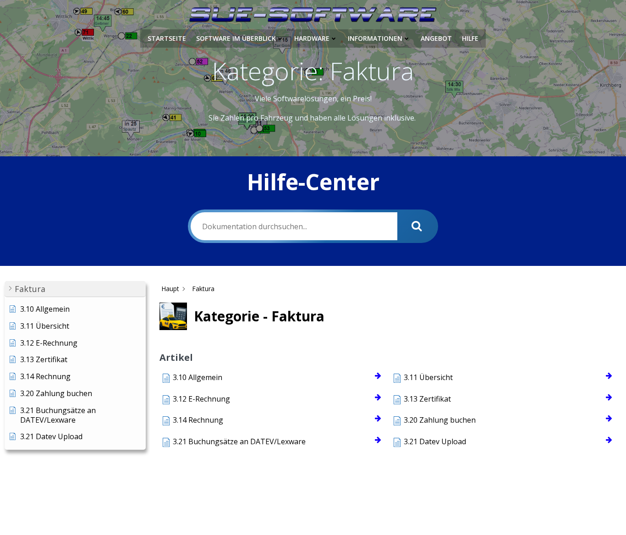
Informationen (375, 38)
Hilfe (470, 38)
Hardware (311, 38)
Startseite (167, 38)
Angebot (436, 38)
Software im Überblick (236, 38)
